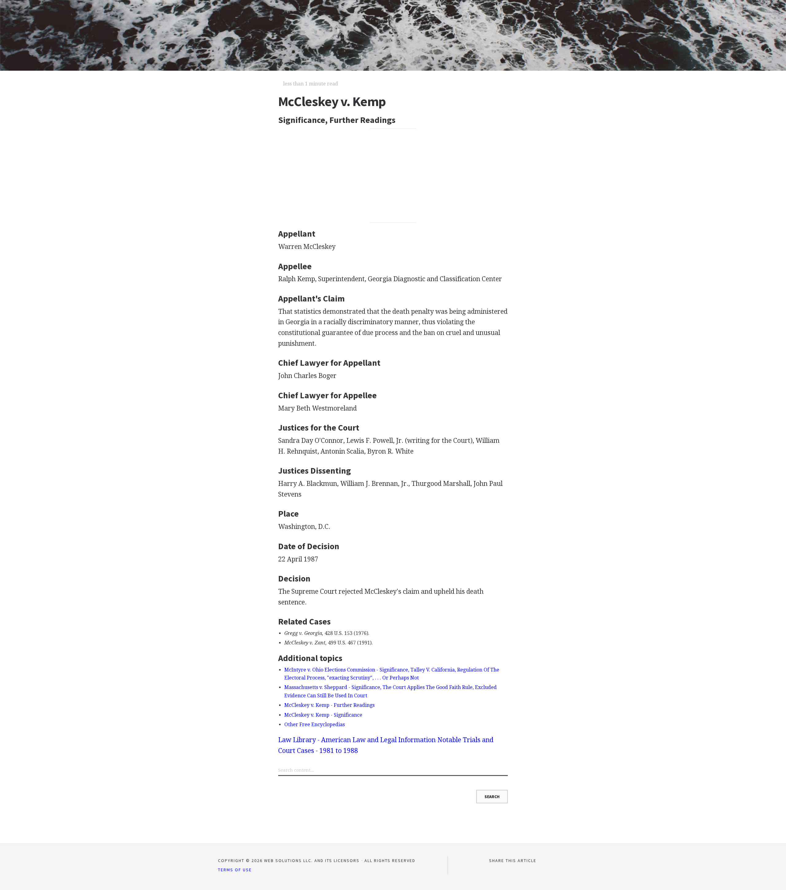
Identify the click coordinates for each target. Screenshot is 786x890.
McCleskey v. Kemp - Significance (323, 715)
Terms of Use (235, 869)
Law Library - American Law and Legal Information (357, 740)
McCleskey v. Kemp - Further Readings (329, 705)
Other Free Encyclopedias (314, 724)
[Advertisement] (393, 176)
